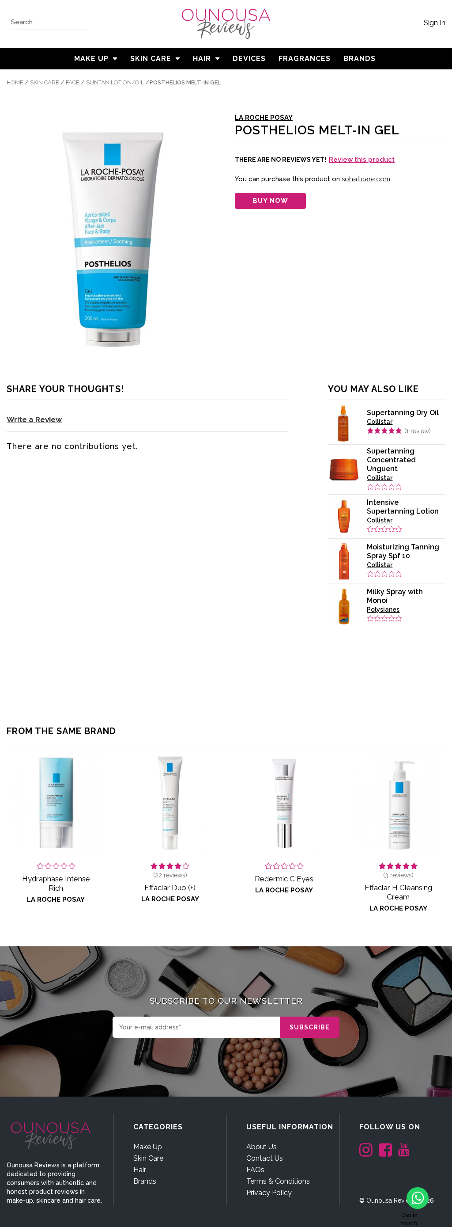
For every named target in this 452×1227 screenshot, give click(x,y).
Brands (144, 1181)
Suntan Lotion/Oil (115, 82)
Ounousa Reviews (391, 1200)
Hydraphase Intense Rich (56, 883)
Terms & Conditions (278, 1181)
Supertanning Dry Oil (403, 412)
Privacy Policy (269, 1193)
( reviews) (170, 875)
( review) (417, 430)
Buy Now (270, 201)
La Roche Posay (264, 118)
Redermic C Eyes (284, 878)
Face (72, 82)
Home (15, 82)
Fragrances (305, 58)
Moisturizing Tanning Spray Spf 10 (403, 551)
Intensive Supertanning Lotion (403, 506)
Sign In (434, 23)
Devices (249, 58)
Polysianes (383, 609)
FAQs (255, 1170)
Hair (202, 58)
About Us (261, 1147)
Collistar (379, 421)
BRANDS (359, 58)
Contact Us (264, 1158)
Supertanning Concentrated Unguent (391, 460)
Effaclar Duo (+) (170, 887)
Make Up (91, 58)
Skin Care (150, 58)
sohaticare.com (366, 179)
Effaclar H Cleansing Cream (398, 892)
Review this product (362, 160)
